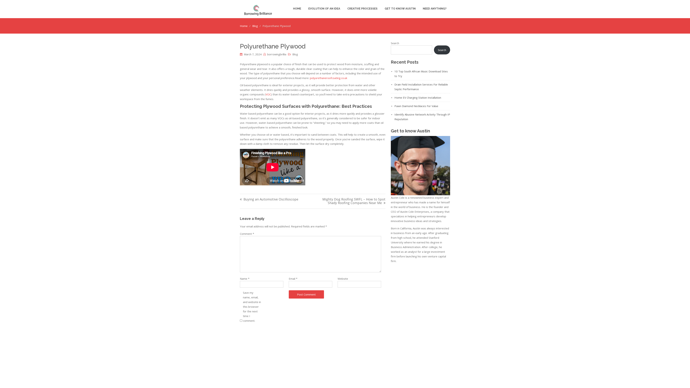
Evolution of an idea (324, 8)
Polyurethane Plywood (273, 46)
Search (395, 43)
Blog (295, 54)
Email (293, 278)
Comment (247, 233)
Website (343, 278)
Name (244, 278)
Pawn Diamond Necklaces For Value (416, 106)
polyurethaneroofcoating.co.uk (328, 78)
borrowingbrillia (276, 54)
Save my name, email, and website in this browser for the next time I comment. (252, 306)
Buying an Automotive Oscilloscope (270, 199)
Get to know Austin (400, 8)
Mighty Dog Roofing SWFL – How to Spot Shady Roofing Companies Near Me (353, 201)
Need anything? (435, 8)
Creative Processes (362, 8)
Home (297, 8)
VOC (268, 94)
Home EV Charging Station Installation (417, 97)
